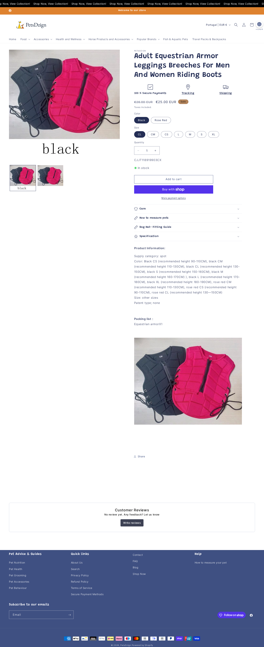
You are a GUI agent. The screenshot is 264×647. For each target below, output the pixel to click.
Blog (135, 567)
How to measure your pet (211, 562)
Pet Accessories (19, 581)
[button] (24, 39)
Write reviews (132, 522)
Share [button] (141, 456)
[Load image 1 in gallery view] (23, 178)
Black (141, 120)
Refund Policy (80, 581)
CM (153, 134)
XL (213, 134)
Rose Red (161, 120)
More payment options (173, 198)
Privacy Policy (80, 575)
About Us (77, 562)
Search (75, 568)
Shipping (225, 93)
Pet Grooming (17, 575)
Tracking (188, 93)
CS (166, 134)
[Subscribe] (69, 615)
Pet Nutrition (17, 562)
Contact (138, 554)
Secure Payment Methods (87, 594)
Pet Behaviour (18, 587)
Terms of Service (81, 587)
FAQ (135, 561)
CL (140, 134)
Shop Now (139, 573)
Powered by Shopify (142, 645)
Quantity (139, 142)
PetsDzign (125, 645)
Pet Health (15, 568)
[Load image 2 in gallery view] (50, 178)
